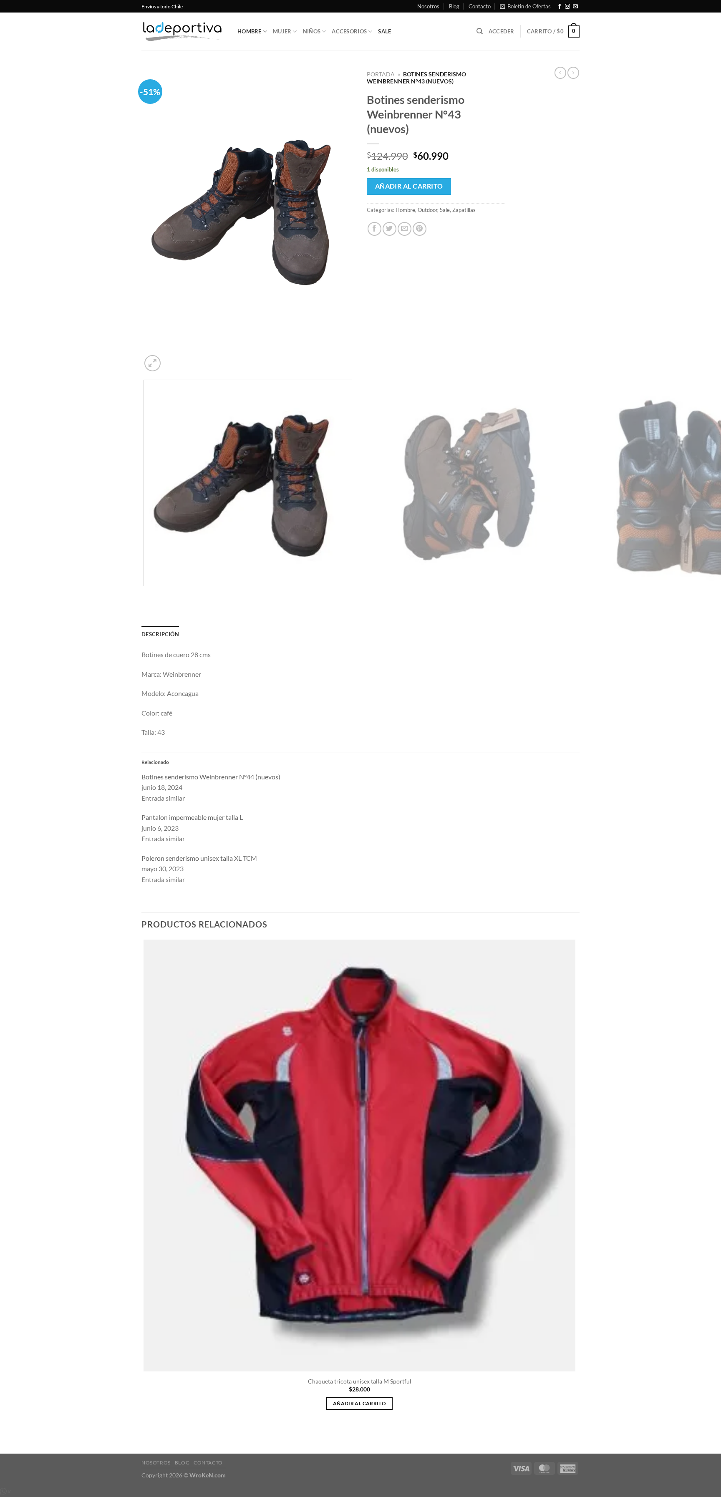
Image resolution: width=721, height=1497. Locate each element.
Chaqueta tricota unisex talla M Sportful (359, 1381)
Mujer (282, 31)
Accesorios (349, 31)
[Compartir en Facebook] (374, 229)
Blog (454, 6)
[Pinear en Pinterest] (419, 229)
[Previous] (145, 594)
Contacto (480, 6)
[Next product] (560, 72)
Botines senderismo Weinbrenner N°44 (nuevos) (210, 777)
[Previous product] (573, 72)
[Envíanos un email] (575, 7)
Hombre (249, 31)
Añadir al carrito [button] (359, 1403)
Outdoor (427, 210)
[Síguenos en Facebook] (559, 7)
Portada (381, 74)
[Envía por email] (404, 229)
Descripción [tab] (160, 634)
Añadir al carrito (409, 186)
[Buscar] (479, 31)
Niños (311, 31)
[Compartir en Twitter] (389, 229)
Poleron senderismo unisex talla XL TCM (199, 858)
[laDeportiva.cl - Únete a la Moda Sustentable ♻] (183, 32)
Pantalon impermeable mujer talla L (192, 817)
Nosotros (428, 6)
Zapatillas (464, 210)
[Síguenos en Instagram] (567, 7)
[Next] (172, 358)
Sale (384, 31)
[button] (525, 6)
